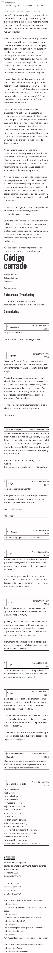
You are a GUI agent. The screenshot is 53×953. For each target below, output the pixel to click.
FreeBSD (21, 921)
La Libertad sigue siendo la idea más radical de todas (25, 909)
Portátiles (21, 931)
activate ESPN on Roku (14, 843)
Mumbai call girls (11, 796)
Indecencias (22, 951)
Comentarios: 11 (11, 288)
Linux (17, 278)
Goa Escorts (9, 792)
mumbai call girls (18, 783)
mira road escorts (33, 843)
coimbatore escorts (13, 802)
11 (5, 782)
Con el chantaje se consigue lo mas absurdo (24, 927)
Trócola (20, 948)
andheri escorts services (15, 819)
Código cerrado (15, 261)
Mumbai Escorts (11, 789)
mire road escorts (12, 813)
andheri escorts (11, 816)
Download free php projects (17, 840)
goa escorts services (13, 809)
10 (5, 753)
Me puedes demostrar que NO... (31, 944)
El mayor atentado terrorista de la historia (23, 917)
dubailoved (9, 900)
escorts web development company (20, 829)
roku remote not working (15, 823)
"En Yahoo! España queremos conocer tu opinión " (26, 939)
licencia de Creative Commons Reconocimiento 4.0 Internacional (25, 867)
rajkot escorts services (14, 806)
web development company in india (20, 833)
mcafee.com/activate (13, 826)
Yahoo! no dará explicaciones (30, 900)
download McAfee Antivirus (16, 836)
